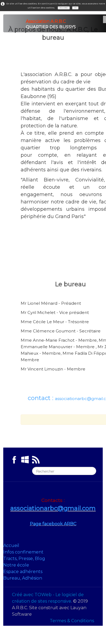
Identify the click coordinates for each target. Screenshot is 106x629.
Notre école (16, 565)
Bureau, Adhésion (22, 578)
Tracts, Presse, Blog (24, 558)
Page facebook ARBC (53, 523)
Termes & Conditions (72, 620)
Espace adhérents (22, 571)
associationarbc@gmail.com (53, 508)
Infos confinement (23, 552)
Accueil (11, 545)
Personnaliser (64, 7)
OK (75, 7)
